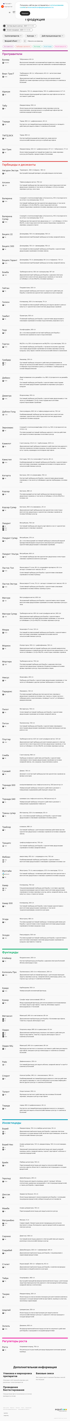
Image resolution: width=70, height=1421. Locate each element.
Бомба (5, 272)
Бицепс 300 (8, 246)
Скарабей (7, 1250)
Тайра (5, 1278)
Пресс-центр (6, 1407)
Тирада (6, 121)
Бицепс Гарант (9, 260)
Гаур (4, 330)
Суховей (6, 771)
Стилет (6, 1264)
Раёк (4, 1061)
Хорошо (25, 13)
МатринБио (8, 1220)
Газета (22, 1407)
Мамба (5, 1208)
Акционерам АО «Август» (23, 1409)
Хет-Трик (6, 149)
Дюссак (6, 1194)
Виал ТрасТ (8, 73)
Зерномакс (7, 427)
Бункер (5, 59)
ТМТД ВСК (7, 135)
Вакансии (12, 1407)
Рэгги (5, 1347)
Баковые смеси (45, 1373)
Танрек (5, 1294)
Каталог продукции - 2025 (18, 30)
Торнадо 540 (8, 799)
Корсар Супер (9, 507)
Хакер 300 (7, 903)
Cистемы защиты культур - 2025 (20, 26)
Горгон (5, 344)
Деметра (6, 395)
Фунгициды (37, 46)
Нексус (5, 677)
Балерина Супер (7, 217)
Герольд (6, 1178)
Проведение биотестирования (13, 1388)
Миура (5, 629)
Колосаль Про (9, 972)
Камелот (6, 443)
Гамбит (6, 316)
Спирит (6, 1075)
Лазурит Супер (10, 538)
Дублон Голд (8, 411)
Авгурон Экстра (10, 170)
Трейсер (6, 827)
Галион (5, 302)
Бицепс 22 (7, 234)
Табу (4, 105)
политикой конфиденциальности (40, 7)
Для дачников (28, 1407)
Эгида (5, 919)
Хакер (5, 885)
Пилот (5, 709)
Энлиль (6, 1326)
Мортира (7, 661)
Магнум (6, 597)
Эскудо (5, 935)
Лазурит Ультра (10, 554)
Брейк (5, 1162)
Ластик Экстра (9, 583)
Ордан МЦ (7, 1045)
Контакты (18, 1407)
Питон (5, 723)
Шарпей (6, 1310)
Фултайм (7, 870)
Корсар (6, 491)
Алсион (6, 182)
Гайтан (5, 288)
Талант (6, 1091)
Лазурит (6, 523)
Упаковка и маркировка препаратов (17, 1375)
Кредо (5, 988)
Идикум (6, 91)
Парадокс (7, 691)
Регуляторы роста (60, 46)
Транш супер (9, 813)
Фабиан (6, 856)
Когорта (6, 475)
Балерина (7, 198)
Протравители (8, 46)
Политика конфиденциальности (10, 1409)
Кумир (5, 1000)
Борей (5, 1128)
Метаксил (7, 1015)
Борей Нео (7, 1144)
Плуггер (6, 739)
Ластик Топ (8, 567)
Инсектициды (48, 46)
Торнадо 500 (8, 785)
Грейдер (6, 359)
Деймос (6, 377)
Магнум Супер (9, 613)
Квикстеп (7, 459)
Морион (6, 645)
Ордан (5, 1029)
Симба (5, 755)
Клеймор (6, 958)
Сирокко (6, 1236)
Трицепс (6, 843)
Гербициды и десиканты (23, 46)
